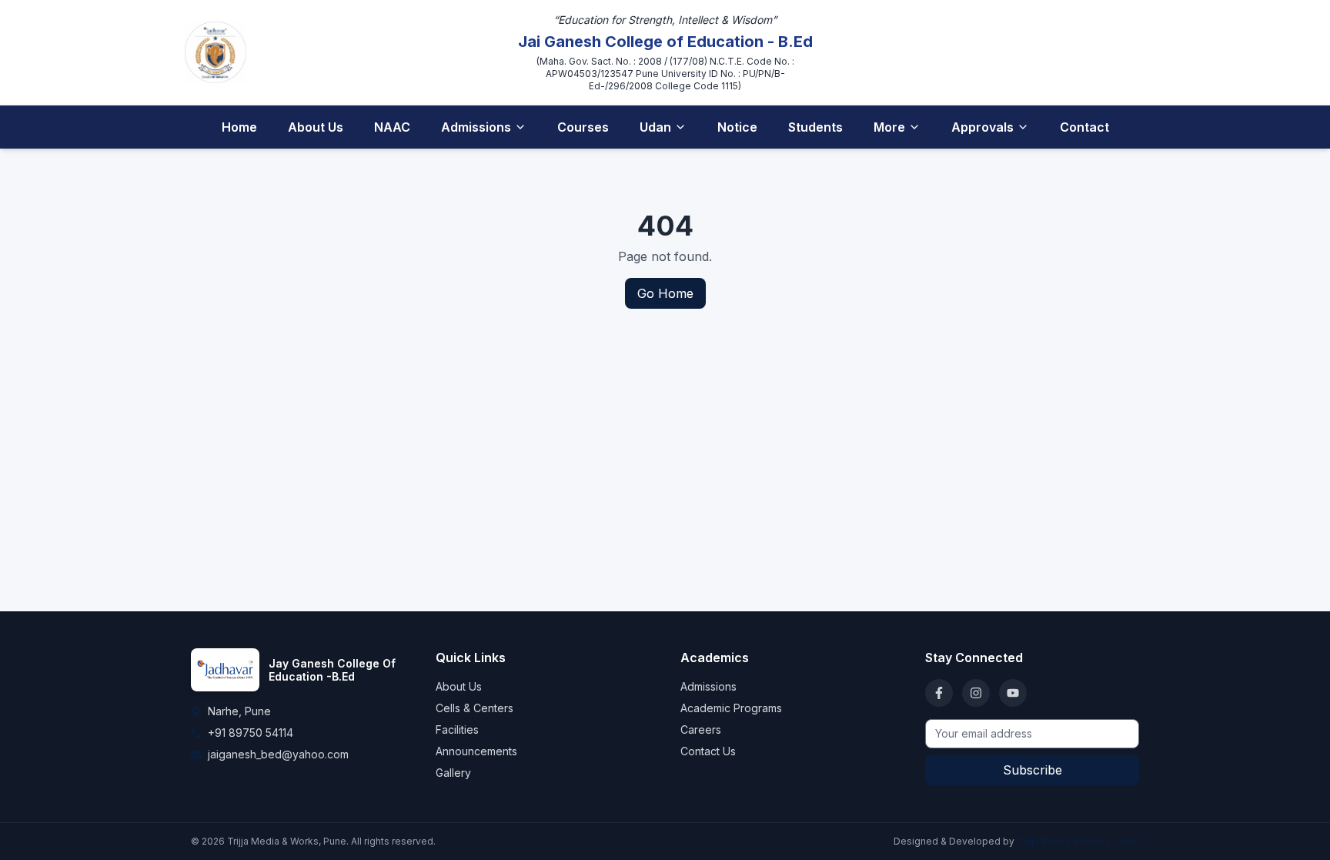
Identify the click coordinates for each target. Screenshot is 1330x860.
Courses (583, 127)
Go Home (665, 293)
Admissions (476, 127)
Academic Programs (731, 707)
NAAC (392, 127)
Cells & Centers (474, 707)
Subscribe (1032, 770)
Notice (737, 127)
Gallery (453, 772)
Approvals (982, 127)
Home (239, 127)
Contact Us (708, 751)
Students (815, 127)
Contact (1084, 127)
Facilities (457, 729)
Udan (655, 127)
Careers (700, 729)
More (889, 127)
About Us (315, 127)
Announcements (476, 751)
